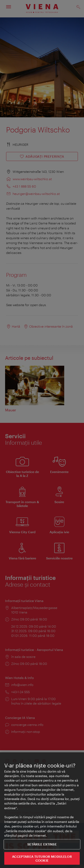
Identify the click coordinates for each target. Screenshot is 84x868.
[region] (42, 810)
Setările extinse (42, 844)
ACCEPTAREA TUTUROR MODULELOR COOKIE (42, 858)
